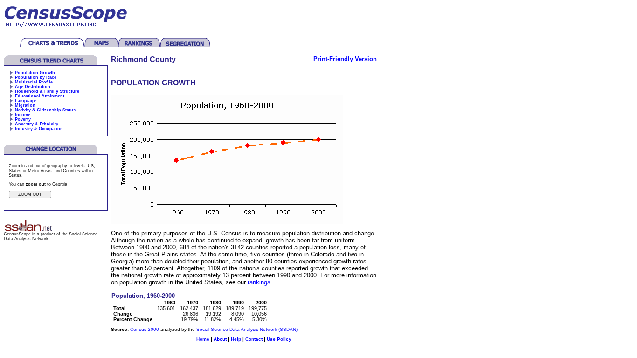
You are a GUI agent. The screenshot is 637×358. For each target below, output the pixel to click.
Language (25, 100)
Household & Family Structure (47, 91)
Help (236, 339)
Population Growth (35, 72)
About (220, 339)
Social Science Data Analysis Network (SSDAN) (247, 329)
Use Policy (279, 339)
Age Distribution (32, 86)
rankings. (260, 282)
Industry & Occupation (39, 128)
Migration (25, 105)
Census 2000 (144, 329)
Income (22, 114)
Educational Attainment (39, 96)
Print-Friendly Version (345, 58)
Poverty (23, 119)
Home (202, 339)
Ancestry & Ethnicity (36, 124)
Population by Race (35, 77)
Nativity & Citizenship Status (45, 110)
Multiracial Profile (34, 82)
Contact (254, 339)
